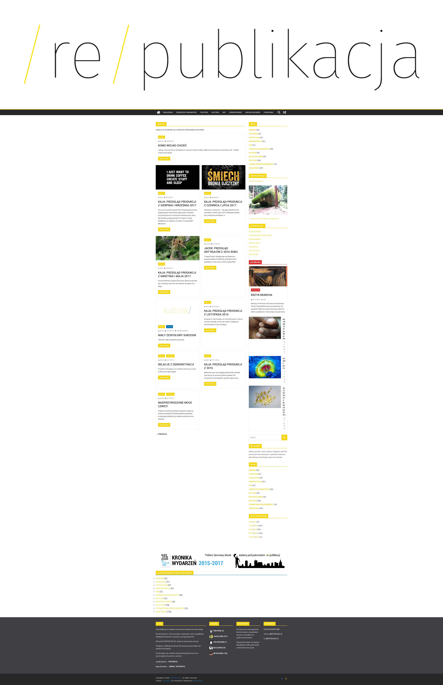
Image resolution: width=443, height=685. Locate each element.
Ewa (250, 522)
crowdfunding (182, 331)
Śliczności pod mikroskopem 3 (284, 401)
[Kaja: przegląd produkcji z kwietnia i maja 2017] (177, 248)
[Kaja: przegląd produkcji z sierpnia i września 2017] (177, 177)
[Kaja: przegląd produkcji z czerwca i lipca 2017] (223, 177)
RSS (254, 522)
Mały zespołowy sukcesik (177, 335)
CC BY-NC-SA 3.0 (169, 641)
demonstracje (235, 112)
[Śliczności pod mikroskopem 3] (265, 408)
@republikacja (275, 634)
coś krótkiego (255, 232)
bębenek (161, 137)
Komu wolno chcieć (172, 145)
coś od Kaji (253, 247)
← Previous (161, 434)
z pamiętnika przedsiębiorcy (261, 164)
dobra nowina (254, 239)
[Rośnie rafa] (265, 370)
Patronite (173, 662)
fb (249, 645)
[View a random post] (284, 112)
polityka (204, 112)
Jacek (162, 141)
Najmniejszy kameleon (284, 329)
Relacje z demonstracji (176, 364)
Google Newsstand (272, 629)
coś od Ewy (253, 254)
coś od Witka (254, 251)
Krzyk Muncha (261, 295)
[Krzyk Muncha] (268, 276)
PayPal (172, 666)
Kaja (161, 197)
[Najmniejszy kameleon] (265, 336)
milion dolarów (252, 112)
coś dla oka (254, 137)
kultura (215, 112)
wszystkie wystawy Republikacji (264, 219)
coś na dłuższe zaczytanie (260, 235)
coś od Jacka (254, 243)
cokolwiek (268, 112)
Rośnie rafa (284, 363)
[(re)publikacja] (221, 7)
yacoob (252, 537)
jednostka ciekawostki (187, 112)
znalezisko (168, 112)
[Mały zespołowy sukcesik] (177, 311)
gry (224, 112)
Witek (251, 533)
